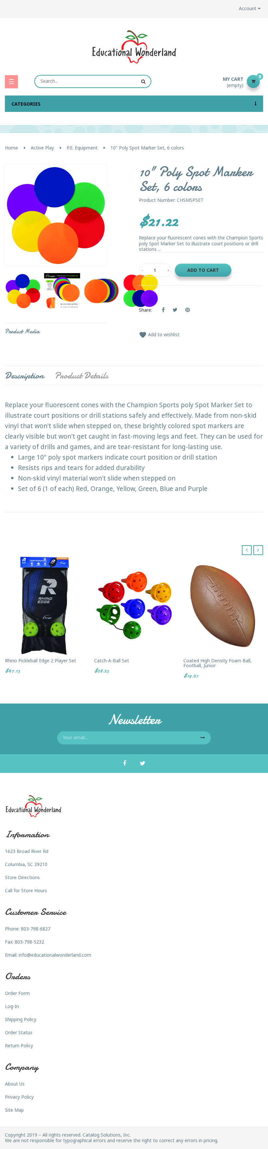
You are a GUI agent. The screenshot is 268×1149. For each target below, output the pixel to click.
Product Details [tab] (81, 375)
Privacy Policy (19, 1097)
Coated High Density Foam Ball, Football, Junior (217, 663)
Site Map (14, 1110)
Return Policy (19, 1045)
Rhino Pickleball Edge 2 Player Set (40, 660)
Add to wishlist (159, 334)
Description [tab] (24, 375)
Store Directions (22, 877)
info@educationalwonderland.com (55, 955)
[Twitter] (142, 764)
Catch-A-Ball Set (111, 660)
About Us (15, 1084)
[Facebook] (124, 764)
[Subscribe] (202, 737)
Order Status (18, 1032)
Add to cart (203, 270)
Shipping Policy (20, 1019)
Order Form (17, 993)
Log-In (12, 1006)
